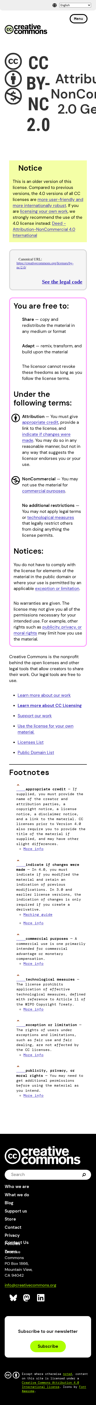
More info (33, 848)
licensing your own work (44, 211)
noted (67, 1374)
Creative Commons (26, 29)
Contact (13, 1227)
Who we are (17, 1186)
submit (84, 1174)
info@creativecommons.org (30, 1285)
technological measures (50, 517)
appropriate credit (40, 422)
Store (10, 1219)
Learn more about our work (44, 695)
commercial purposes (43, 491)
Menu (78, 18)
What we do (17, 1195)
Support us (16, 1211)
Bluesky (13, 1298)
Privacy (12, 1235)
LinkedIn (41, 1298)
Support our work (35, 716)
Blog (9, 1203)
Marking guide (37, 914)
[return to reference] (21, 789)
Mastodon (27, 1298)
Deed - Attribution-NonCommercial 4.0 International (44, 229)
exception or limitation (57, 588)
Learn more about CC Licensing (50, 705)
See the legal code (62, 282)
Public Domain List (36, 752)
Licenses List (31, 742)
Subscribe (48, 1346)
